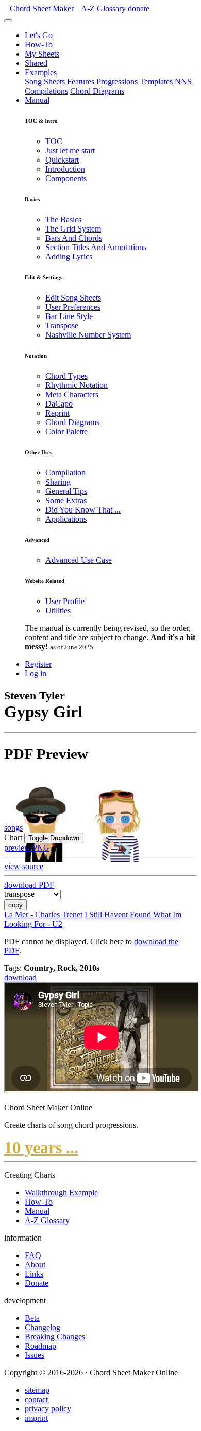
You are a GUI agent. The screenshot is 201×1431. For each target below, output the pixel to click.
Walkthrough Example (61, 1192)
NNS (183, 81)
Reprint (57, 413)
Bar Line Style (69, 316)
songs (13, 827)
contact (36, 1399)
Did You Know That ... (83, 509)
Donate (36, 1283)
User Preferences (72, 307)
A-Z (103, 8)
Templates (156, 81)
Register (38, 664)
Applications (66, 519)
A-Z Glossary (47, 1220)
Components (66, 178)
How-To (39, 44)
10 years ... (41, 1147)
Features (80, 81)
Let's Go (39, 35)
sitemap (37, 1390)
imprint (36, 1418)
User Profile (65, 601)
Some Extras (66, 500)
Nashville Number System (88, 334)
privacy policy (48, 1408)
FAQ (33, 1255)
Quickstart (62, 159)
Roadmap (40, 1345)
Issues (34, 1355)
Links (34, 1273)
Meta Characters (71, 394)
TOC (53, 141)
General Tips (66, 491)
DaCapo (59, 403)
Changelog (42, 1327)
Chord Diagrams (97, 90)
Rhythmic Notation (76, 385)
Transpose (61, 325)
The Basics (63, 219)
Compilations (46, 90)
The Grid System (73, 228)
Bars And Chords (73, 238)
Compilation (65, 472)
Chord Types (66, 376)
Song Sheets (45, 81)
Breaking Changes (55, 1336)
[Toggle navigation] (8, 20)
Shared (36, 63)
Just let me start (70, 150)
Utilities (58, 610)
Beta (32, 1318)
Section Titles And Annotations (95, 247)
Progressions (117, 81)
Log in (35, 673)
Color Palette (66, 431)
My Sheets (42, 53)
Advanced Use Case (78, 560)
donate (138, 8)
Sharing (58, 482)
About (35, 1264)
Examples (41, 72)
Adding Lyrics (68, 256)
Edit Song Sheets (73, 297)
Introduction (65, 169)
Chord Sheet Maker (42, 8)
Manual (37, 100)
